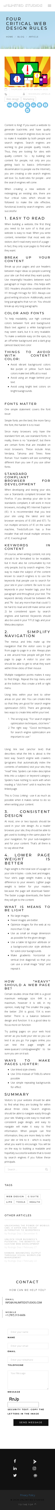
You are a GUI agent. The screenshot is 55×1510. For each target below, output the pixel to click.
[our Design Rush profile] (37, 1461)
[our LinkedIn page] (15, 1468)
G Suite (33, 1196)
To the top (25, 1504)
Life (9, 1202)
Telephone (16, 1365)
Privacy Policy (27, 1495)
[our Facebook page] (15, 1461)
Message (14, 1392)
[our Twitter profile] (15, 1475)
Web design (12, 99)
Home (9, 36)
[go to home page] (23, 5)
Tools (21, 1202)
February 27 (30, 1247)
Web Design (15, 1196)
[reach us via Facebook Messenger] (37, 1475)
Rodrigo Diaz (15, 1233)
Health (34, 1202)
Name (11, 1337)
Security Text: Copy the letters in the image (26, 1411)
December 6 (30, 1233)
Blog (21, 36)
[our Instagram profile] (34, 1468)
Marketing (28, 99)
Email (12, 1351)
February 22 (30, 1260)
